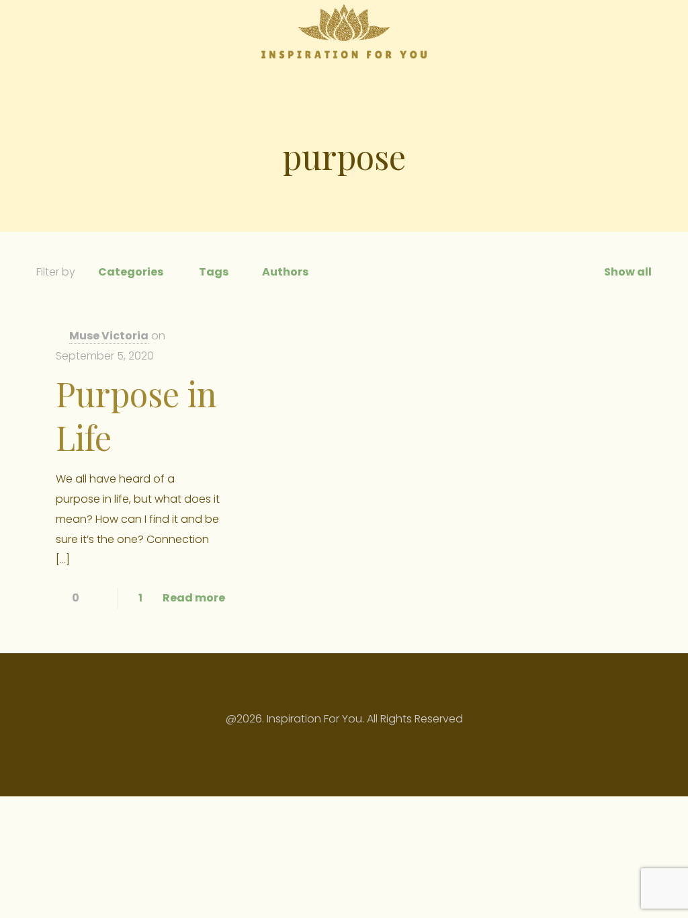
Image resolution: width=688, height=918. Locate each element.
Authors (285, 272)
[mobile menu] (630, 30)
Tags (213, 272)
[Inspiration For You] (344, 30)
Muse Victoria (108, 335)
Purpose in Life (136, 415)
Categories (130, 272)
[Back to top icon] (344, 681)
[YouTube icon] (337, 746)
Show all (628, 272)
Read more (194, 598)
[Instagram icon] (351, 746)
